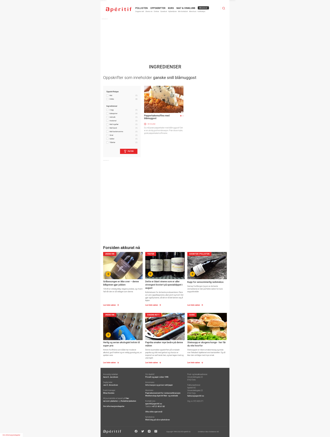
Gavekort (163, 11)
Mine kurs (192, 11)
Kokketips (201, 11)
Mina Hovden (108, 393)
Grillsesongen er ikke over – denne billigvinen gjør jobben (121, 283)
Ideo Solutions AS (212, 432)
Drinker (156, 11)
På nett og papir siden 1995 (156, 377)
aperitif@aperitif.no (153, 404)
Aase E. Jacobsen (110, 377)
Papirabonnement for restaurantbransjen (162, 393)
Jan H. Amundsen (110, 385)
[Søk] (223, 8)
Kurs (171, 8)
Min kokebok (183, 11)
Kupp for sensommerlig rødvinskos (205, 282)
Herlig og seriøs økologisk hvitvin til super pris (121, 344)
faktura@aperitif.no (195, 396)
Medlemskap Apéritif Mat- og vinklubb (161, 396)
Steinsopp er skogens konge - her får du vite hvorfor (206, 344)
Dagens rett (139, 11)
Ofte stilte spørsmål (153, 412)
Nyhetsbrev (172, 11)
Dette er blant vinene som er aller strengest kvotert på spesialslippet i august (164, 284)
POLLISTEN (141, 8)
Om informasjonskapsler (114, 406)
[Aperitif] (118, 9)
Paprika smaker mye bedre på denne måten (164, 344)
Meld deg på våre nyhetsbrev (157, 420)
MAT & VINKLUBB (185, 8)
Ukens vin (148, 11)
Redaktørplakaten (128, 401)
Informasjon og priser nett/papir (159, 385)
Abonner (203, 8)
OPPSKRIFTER (157, 8)
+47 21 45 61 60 (158, 406)
